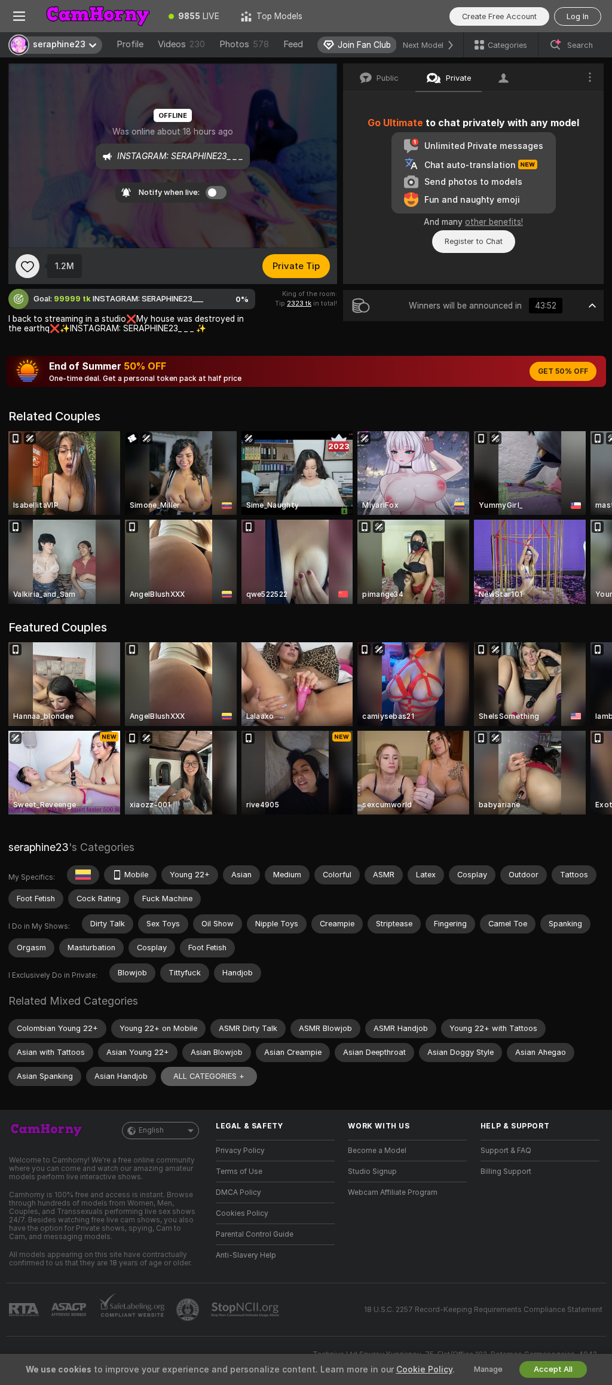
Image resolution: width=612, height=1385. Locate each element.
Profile (130, 44)
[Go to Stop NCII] (246, 1309)
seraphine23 (38, 847)
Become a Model (377, 1150)
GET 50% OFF (563, 371)
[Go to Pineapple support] (188, 1309)
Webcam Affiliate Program (392, 1192)
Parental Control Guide (254, 1234)
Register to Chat (474, 241)
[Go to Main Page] (98, 16)
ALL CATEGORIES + (208, 1076)
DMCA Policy (238, 1192)
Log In (578, 16)
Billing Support (506, 1171)
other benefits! (494, 222)
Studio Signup (372, 1171)
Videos (181, 44)
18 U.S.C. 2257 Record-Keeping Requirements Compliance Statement (483, 1309)
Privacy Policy (240, 1150)
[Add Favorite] (27, 266)
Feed (293, 44)
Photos (244, 44)
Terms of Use (239, 1171)
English (151, 1130)
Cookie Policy (424, 1369)
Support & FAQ (506, 1150)
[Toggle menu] (19, 16)
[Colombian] (83, 874)
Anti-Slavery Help (246, 1255)
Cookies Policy (242, 1213)
